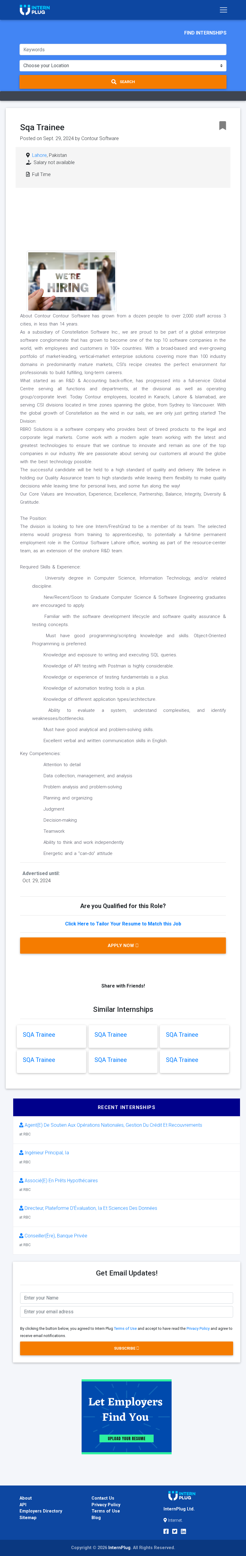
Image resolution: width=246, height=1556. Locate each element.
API (23, 1504)
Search (127, 81)
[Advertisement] (168, 241)
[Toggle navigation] (223, 10)
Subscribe (125, 1348)
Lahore (39, 155)
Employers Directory (41, 1511)
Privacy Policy (198, 1328)
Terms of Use (125, 1328)
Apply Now (121, 945)
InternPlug (119, 1547)
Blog (96, 1517)
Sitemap (28, 1517)
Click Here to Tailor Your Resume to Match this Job (123, 924)
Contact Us (103, 1498)
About (26, 1498)
